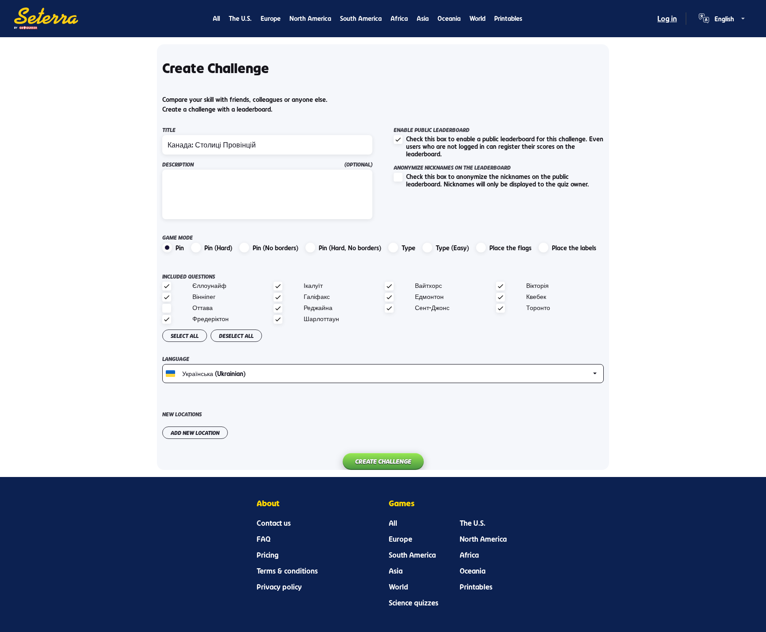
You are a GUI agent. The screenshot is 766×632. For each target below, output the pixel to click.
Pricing (267, 555)
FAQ (263, 539)
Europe (271, 18)
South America (361, 18)
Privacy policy (279, 586)
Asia (423, 18)
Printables (508, 18)
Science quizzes (413, 602)
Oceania (449, 18)
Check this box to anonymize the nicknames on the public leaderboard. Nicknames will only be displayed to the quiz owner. (497, 180)
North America (310, 18)
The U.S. (240, 18)
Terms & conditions (287, 570)
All (216, 18)
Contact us (274, 523)
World (477, 18)
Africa (399, 18)
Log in (667, 18)
